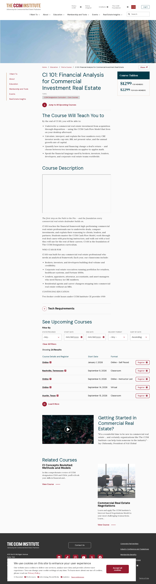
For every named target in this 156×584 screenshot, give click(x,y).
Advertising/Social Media (49, 577)
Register (141, 362)
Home (44, 67)
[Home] (23, 7)
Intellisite (102, 7)
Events (12, 94)
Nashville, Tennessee (52, 370)
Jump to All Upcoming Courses (62, 105)
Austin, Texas (49, 395)
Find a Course (66, 67)
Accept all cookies (117, 569)
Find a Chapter (88, 7)
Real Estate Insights (17, 99)
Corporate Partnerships (129, 544)
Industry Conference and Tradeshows (134, 549)
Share (142, 67)
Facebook (100, 557)
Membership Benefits (128, 555)
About (12, 79)
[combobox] (47, 337)
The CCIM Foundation (116, 7)
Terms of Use (144, 578)
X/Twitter (92, 557)
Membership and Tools (18, 89)
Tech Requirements (61, 308)
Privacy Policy (34, 573)
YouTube (84, 557)
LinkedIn (59, 557)
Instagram (75, 557)
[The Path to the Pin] (133, 7)
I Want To (13, 74)
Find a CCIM (74, 7)
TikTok (67, 557)
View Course (48, 484)
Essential (19, 577)
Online (45, 362)
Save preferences (77, 577)
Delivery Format (115, 332)
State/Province (49, 332)
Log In (145, 7)
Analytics (66, 577)
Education (54, 67)
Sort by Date (135, 332)
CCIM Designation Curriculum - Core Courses (61, 97)
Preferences (31, 577)
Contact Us (80, 545)
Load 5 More (53, 404)
